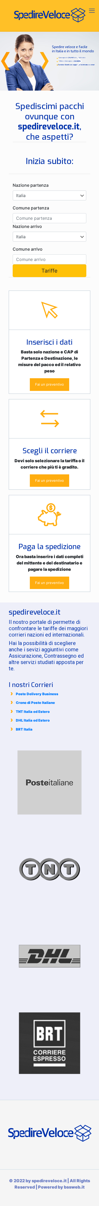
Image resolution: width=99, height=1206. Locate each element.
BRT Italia (24, 729)
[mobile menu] (91, 10)
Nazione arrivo (27, 226)
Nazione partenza (31, 185)
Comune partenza (31, 208)
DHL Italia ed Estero (33, 720)
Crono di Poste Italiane (35, 702)
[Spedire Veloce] (49, 16)
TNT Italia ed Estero (33, 711)
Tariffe (49, 271)
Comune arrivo (28, 249)
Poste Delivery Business (37, 694)
